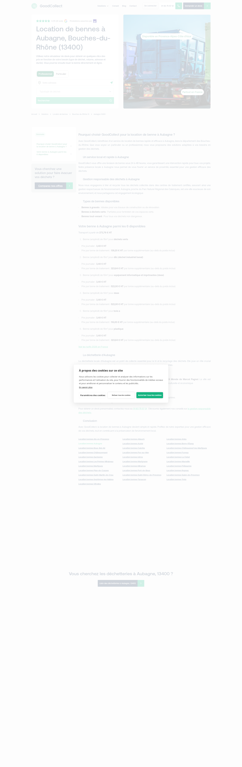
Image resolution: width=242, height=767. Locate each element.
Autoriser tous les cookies (149, 395)
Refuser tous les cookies (121, 395)
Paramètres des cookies (92, 395)
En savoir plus (85, 387)
